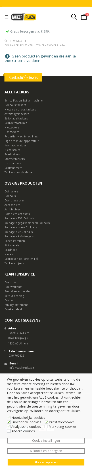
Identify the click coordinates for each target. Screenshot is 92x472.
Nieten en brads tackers (20, 109)
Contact (9, 300)
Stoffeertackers (14, 159)
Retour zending (14, 296)
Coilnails (10, 196)
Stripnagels (11, 245)
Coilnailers (11, 191)
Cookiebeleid (13, 309)
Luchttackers (12, 163)
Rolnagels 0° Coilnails (18, 232)
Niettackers (11, 127)
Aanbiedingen (13, 209)
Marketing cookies (63, 426)
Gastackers (11, 132)
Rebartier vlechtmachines (21, 136)
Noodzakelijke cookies (28, 417)
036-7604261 (17, 355)
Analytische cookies (26, 426)
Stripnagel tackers (16, 118)
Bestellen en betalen (17, 291)
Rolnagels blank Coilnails (20, 227)
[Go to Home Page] (5, 41)
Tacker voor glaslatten (18, 172)
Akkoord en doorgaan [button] (46, 451)
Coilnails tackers (15, 105)
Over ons (10, 282)
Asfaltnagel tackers (16, 114)
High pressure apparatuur (21, 141)
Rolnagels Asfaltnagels (19, 236)
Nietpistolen (12, 150)
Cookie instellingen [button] (46, 440)
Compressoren (14, 200)
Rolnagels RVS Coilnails (19, 218)
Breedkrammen (14, 241)
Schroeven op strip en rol (21, 258)
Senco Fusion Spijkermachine (23, 100)
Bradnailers (12, 154)
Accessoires (12, 205)
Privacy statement (16, 305)
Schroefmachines (15, 123)
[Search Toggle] (74, 17)
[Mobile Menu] (7, 17)
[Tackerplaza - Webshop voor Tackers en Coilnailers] (23, 16)
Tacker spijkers (14, 263)
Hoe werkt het (13, 287)
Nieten (8, 254)
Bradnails (10, 249)
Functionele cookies (26, 422)
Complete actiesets (17, 214)
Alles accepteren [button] (46, 462)
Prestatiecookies (62, 422)
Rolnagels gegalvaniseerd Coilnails (27, 223)
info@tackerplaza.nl (22, 367)
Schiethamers (13, 168)
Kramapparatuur (15, 145)
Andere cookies (23, 431)
